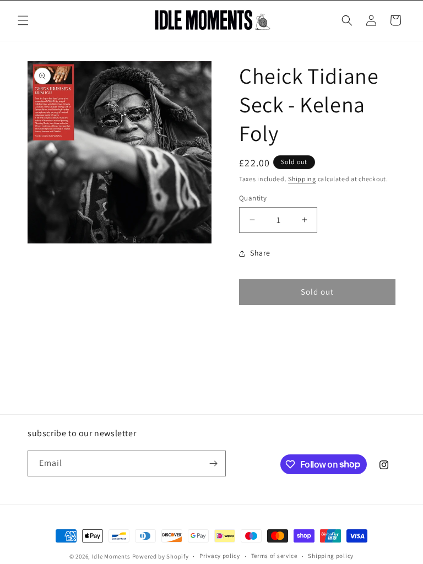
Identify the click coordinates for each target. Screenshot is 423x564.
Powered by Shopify (160, 556)
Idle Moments (111, 556)
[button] (23, 20)
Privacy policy (219, 556)
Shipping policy (331, 556)
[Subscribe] (213, 463)
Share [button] (260, 253)
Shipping (302, 179)
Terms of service (274, 556)
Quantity (253, 198)
